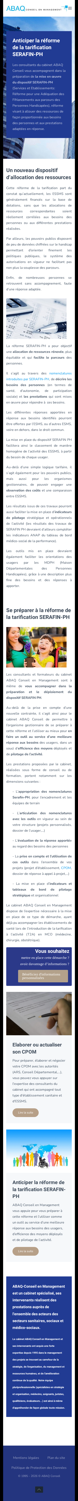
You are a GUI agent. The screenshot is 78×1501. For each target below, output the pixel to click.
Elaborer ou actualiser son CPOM (37, 1048)
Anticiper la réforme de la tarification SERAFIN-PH (39, 1189)
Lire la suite (25, 1113)
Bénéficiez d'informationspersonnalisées (41, 976)
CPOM (66, 868)
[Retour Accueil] (37, 8)
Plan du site (56, 1458)
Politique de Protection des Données (39, 1468)
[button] (70, 8)
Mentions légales (26, 1458)
